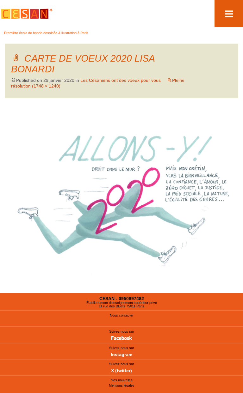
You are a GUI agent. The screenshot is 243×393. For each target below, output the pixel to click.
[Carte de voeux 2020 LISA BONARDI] (121, 202)
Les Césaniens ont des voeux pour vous (120, 80)
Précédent (28, 117)
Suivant (217, 117)
